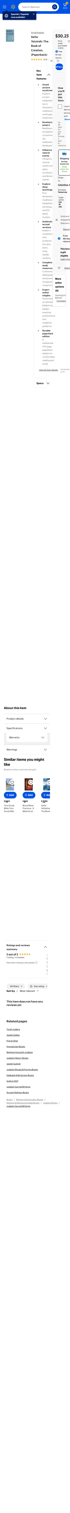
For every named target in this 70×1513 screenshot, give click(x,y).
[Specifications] (45, 728)
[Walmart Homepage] (13, 7)
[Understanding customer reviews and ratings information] (36, 962)
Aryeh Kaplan (37, 32)
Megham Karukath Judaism (20, 1052)
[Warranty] (43, 737)
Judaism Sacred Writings (18, 1086)
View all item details (48, 370)
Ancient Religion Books (18, 1092)
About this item (15, 708)
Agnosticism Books (16, 1046)
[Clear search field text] (50, 7)
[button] (40, 74)
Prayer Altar (12, 1040)
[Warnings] (45, 749)
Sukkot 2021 (12, 1081)
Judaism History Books (17, 1058)
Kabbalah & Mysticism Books (20, 1075)
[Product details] (45, 718)
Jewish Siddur (13, 1035)
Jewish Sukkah (14, 1063)
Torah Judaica (13, 1029)
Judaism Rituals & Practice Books (22, 1069)
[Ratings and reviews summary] (45, 945)
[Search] (54, 7)
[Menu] (5, 7)
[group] (43, 59)
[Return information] (57, 61)
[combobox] (38, 7)
